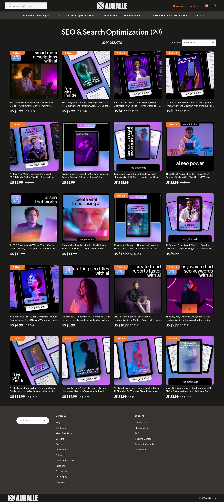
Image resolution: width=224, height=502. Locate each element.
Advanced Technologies (36, 15)
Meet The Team (64, 433)
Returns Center (143, 438)
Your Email (25, 420)
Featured (193, 5)
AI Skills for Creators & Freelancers (122, 15)
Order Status (142, 449)
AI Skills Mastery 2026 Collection (170, 15)
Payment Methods (144, 444)
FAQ (137, 433)
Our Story (61, 427)
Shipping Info (142, 427)
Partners (60, 465)
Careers (60, 438)
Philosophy (61, 476)
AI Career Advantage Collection (76, 15)
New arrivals (179, 5)
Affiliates (60, 454)
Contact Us (141, 422)
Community (62, 482)
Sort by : (176, 42)
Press (59, 444)
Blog (58, 422)
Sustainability (63, 471)
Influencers (62, 449)
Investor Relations (65, 460)
